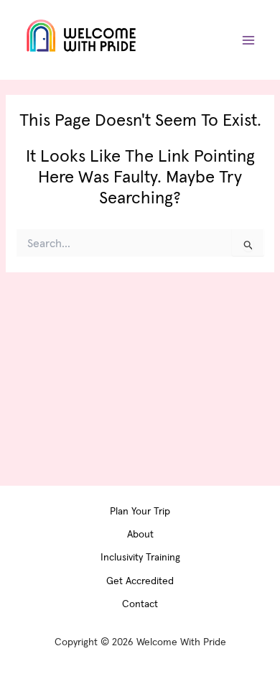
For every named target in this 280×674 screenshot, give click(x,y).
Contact (140, 603)
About (140, 533)
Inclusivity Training (140, 556)
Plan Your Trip (140, 510)
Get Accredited (140, 580)
